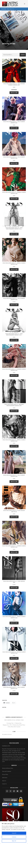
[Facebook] (10, 791)
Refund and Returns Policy (7, 768)
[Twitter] (14, 791)
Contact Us (4, 783)
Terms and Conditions (6, 771)
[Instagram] (7, 791)
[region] (14, 832)
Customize (14, 837)
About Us (4, 780)
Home (8, 8)
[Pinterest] (21, 791)
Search (23, 54)
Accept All (14, 833)
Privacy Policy (5, 774)
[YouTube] (17, 791)
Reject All (14, 840)
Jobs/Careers (4, 777)
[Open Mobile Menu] (24, 4)
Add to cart (14, 92)
